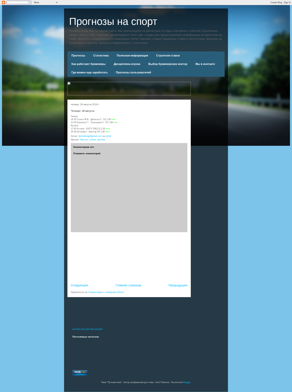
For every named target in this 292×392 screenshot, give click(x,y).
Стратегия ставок (168, 55)
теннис (92, 139)
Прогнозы (78, 55)
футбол (101, 139)
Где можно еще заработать (89, 72)
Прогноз (84, 139)
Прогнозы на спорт (113, 21)
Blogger (186, 382)
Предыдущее (177, 285)
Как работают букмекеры (88, 64)
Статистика (101, 55)
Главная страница (128, 285)
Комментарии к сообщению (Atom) (106, 292)
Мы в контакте (205, 64)
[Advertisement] (129, 258)
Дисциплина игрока (127, 64)
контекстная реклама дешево (87, 329)
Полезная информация (132, 55)
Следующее (79, 285)
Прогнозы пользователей (133, 72)
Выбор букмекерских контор (167, 64)
